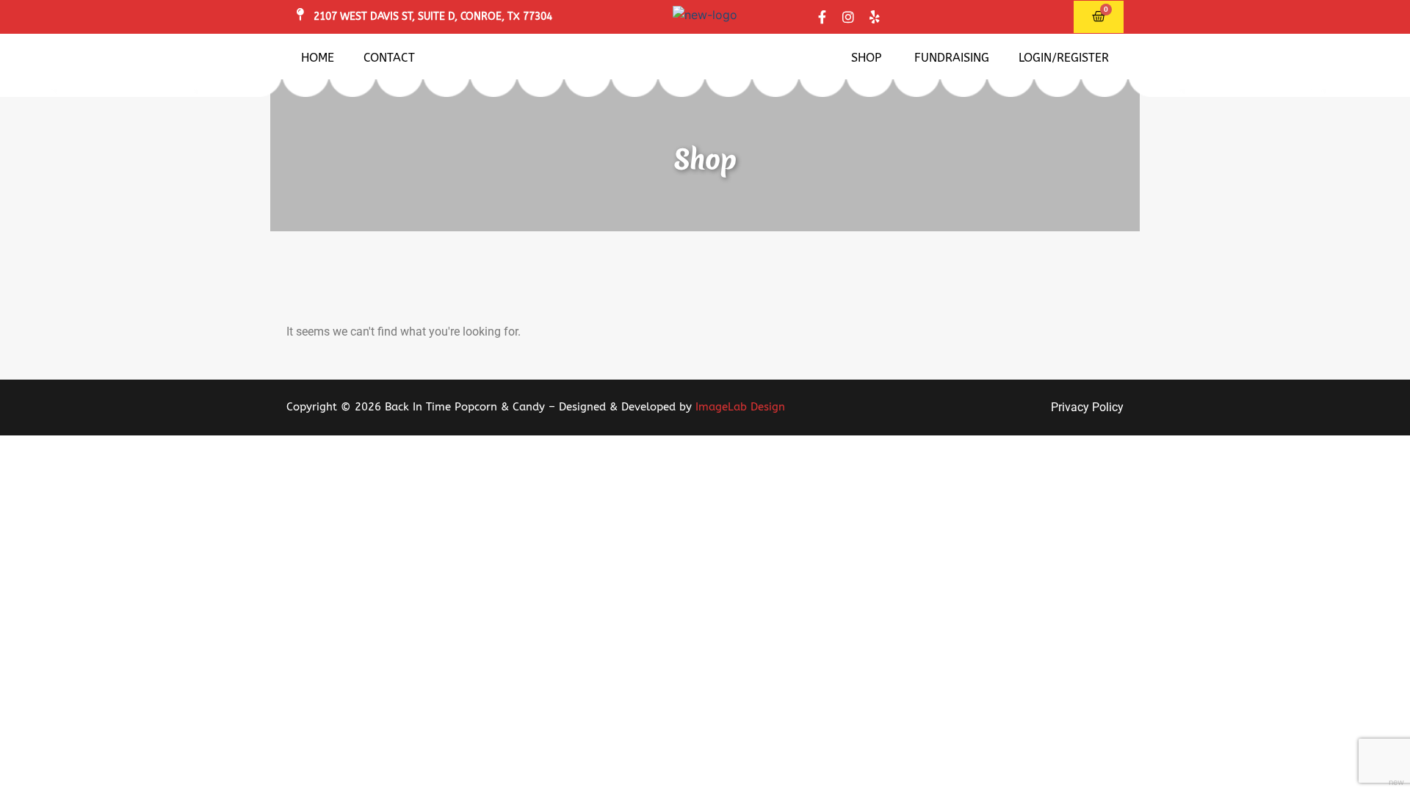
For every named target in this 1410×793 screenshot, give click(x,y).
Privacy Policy (1087, 407)
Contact (389, 58)
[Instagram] (848, 17)
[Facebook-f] (822, 17)
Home (317, 58)
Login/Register (1064, 58)
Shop (866, 58)
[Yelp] (874, 17)
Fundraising (951, 58)
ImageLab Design (740, 406)
